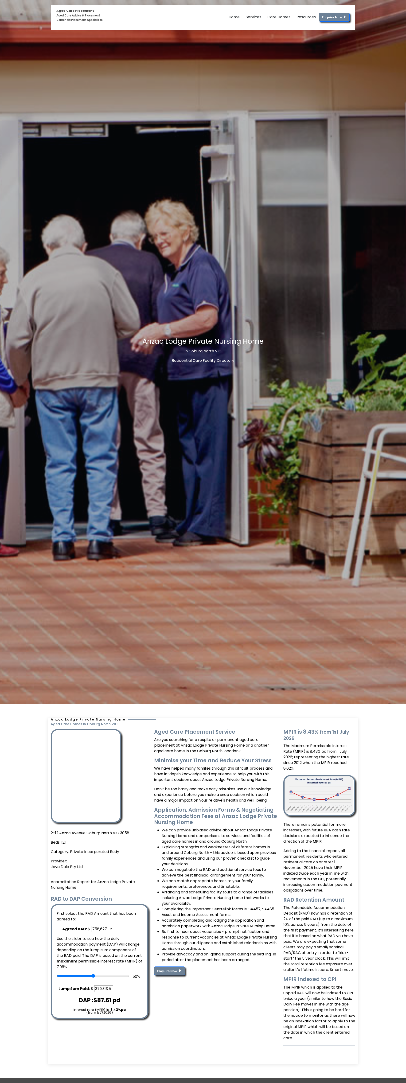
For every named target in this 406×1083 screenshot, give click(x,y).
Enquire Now (332, 17)
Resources (306, 17)
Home (234, 17)
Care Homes (278, 17)
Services (253, 17)
